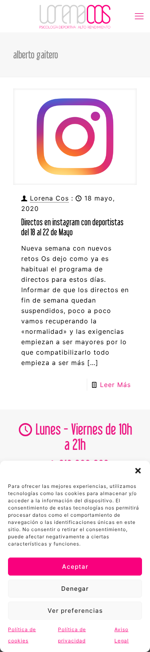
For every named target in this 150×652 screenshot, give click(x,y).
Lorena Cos (49, 198)
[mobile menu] (139, 16)
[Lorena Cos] (75, 16)
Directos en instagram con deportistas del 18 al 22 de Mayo (72, 227)
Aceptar (75, 566)
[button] (138, 471)
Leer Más (115, 385)
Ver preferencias (75, 610)
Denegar (75, 588)
